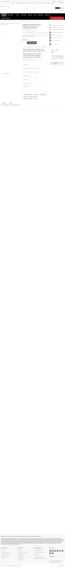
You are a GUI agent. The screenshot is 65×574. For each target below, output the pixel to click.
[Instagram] (50, 553)
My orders (20, 550)
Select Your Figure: (26, 75)
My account (20, 548)
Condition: (32, 30)
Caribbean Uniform (33, 96)
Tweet (52, 50)
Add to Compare (30, 46)
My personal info (21, 558)
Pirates (36, 98)
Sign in (13, 3)
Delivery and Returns (6, 552)
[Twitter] (53, 551)
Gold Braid (36, 94)
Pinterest (52, 52)
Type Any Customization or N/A (29, 59)
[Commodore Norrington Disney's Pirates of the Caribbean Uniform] (11, 33)
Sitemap (52, 3)
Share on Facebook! (6, 73)
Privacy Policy (46, 3)
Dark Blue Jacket (43, 94)
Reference (24, 30)
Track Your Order (39, 3)
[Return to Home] (1, 21)
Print (24, 46)
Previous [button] (2, 33)
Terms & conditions (5, 554)
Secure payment (5, 556)
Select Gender (26, 64)
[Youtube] (57, 551)
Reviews (10, 103)
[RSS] (53, 553)
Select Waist (25, 79)
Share (57, 50)
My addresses (20, 556)
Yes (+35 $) (25, 86)
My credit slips (20, 554)
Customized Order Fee (27, 83)
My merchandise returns (22, 552)
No (28, 86)
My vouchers (20, 559)
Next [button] (20, 33)
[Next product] (63, 21)
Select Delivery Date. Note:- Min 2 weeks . (31, 68)
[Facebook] (50, 551)
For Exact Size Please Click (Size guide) (30, 72)
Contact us (55, 1)
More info (4, 103)
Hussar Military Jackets (28, 94)
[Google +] (55, 551)
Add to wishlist (38, 46)
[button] (18, 15)
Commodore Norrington (28, 98)
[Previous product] (62, 21)
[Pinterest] (62, 551)
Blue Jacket (26, 96)
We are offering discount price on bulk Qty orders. (25, 3)
